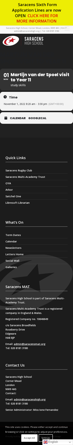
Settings (45, 437)
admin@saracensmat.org (29, 344)
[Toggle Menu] (67, 28)
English (53, 441)
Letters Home (14, 254)
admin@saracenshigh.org (30, 399)
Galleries (11, 267)
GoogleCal (37, 118)
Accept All (29, 437)
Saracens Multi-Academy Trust (25, 177)
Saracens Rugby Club (18, 170)
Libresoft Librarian (17, 202)
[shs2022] (32, 41)
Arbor (9, 189)
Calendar (18, 118)
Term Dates (13, 235)
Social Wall (12, 260)
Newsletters (13, 248)
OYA (8, 183)
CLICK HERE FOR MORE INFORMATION (37, 18)
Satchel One (13, 196)
